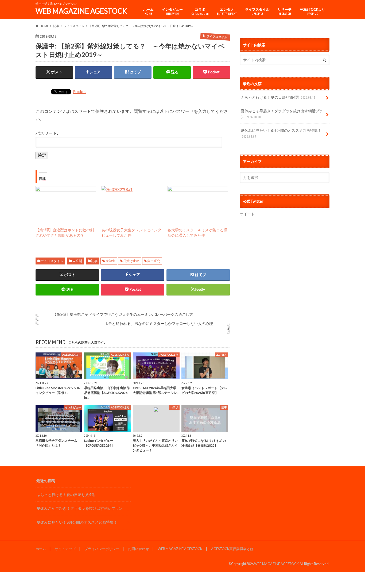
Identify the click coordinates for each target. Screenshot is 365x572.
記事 (94, 261)
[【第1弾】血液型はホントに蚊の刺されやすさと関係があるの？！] (66, 203)
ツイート (247, 214)
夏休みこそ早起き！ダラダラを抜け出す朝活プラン (282, 114)
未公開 (77, 261)
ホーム (148, 11)
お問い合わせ (138, 549)
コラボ (200, 11)
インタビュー (172, 11)
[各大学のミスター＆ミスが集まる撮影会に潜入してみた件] (198, 203)
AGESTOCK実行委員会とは (232, 549)
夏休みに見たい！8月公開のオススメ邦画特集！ (281, 133)
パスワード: (47, 133)
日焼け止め (131, 261)
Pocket (79, 91)
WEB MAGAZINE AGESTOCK (81, 11)
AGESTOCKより (312, 11)
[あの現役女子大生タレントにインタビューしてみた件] (132, 203)
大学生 (110, 261)
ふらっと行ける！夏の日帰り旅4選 (278, 97)
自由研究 (153, 261)
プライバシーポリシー (101, 549)
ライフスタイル (257, 11)
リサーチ (285, 11)
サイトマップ (65, 549)
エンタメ (227, 11)
